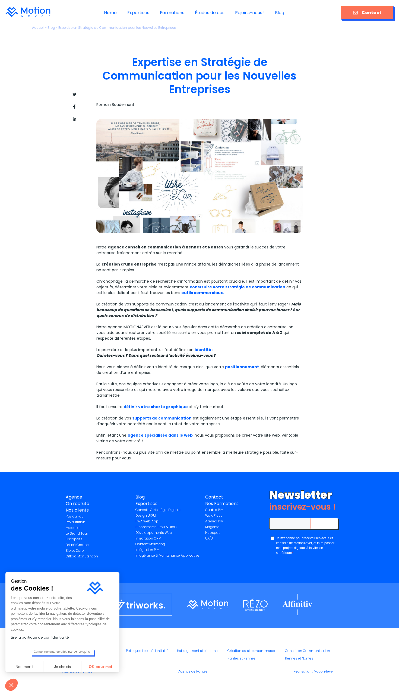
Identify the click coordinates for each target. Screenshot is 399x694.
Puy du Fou (75, 516)
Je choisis (62, 666)
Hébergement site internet (198, 650)
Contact (371, 13)
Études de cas (209, 13)
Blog (279, 13)
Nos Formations (222, 503)
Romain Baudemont (115, 104)
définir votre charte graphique (156, 406)
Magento (212, 527)
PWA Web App (147, 521)
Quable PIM (214, 509)
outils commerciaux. (202, 292)
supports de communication (162, 418)
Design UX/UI (145, 515)
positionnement (242, 367)
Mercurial (73, 527)
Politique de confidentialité (147, 650)
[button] (11, 684)
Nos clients (77, 510)
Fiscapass (74, 539)
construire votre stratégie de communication (237, 287)
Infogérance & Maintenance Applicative (167, 555)
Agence (74, 497)
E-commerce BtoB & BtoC (156, 527)
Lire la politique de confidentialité (40, 637)
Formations (172, 13)
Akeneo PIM (214, 521)
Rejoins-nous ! (250, 13)
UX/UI (209, 538)
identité (203, 349)
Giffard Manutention (82, 556)
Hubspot (212, 532)
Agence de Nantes (193, 671)
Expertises (138, 13)
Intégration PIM (147, 549)
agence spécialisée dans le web (160, 435)
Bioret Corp (75, 550)
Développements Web (153, 532)
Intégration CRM (148, 538)
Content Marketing (150, 544)
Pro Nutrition (75, 522)
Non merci (24, 666)
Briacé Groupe (77, 544)
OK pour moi (100, 666)
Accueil (38, 27)
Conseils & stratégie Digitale (157, 509)
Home (110, 13)
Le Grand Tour (77, 533)
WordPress (213, 515)
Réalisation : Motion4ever (313, 671)
